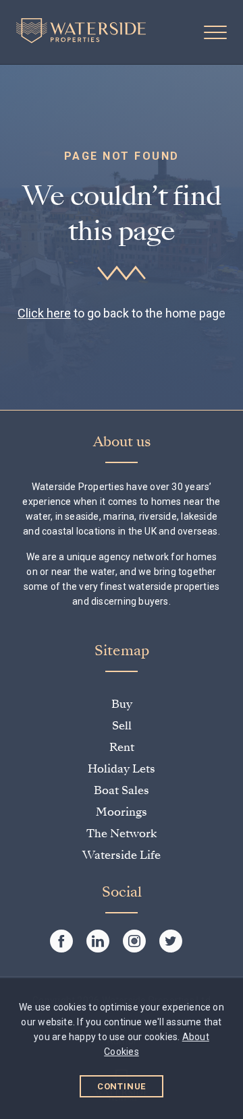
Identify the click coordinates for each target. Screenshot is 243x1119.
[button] (215, 32)
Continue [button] (121, 1086)
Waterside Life (121, 855)
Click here (44, 313)
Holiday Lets (121, 769)
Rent (121, 747)
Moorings (121, 812)
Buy (121, 704)
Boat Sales (121, 790)
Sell (122, 725)
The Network (121, 833)
